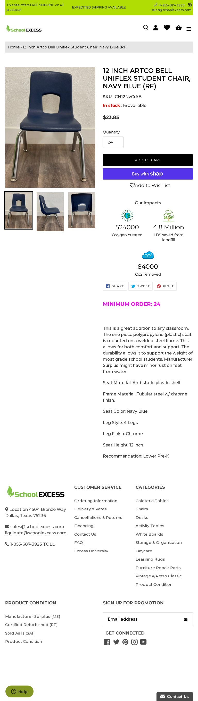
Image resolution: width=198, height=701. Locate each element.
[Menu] (189, 28)
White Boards (149, 534)
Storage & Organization (159, 542)
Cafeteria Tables (152, 500)
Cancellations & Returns (98, 517)
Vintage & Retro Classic (159, 575)
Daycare (144, 550)
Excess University (91, 550)
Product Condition (154, 584)
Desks (142, 517)
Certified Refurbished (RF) (31, 624)
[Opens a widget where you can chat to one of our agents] (19, 692)
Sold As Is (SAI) (20, 633)
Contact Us (85, 534)
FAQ (78, 542)
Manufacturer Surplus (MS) (32, 616)
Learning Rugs (150, 559)
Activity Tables (150, 525)
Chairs (142, 508)
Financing (84, 525)
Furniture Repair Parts (158, 567)
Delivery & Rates (90, 508)
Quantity (111, 132)
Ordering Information (95, 500)
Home (14, 47)
